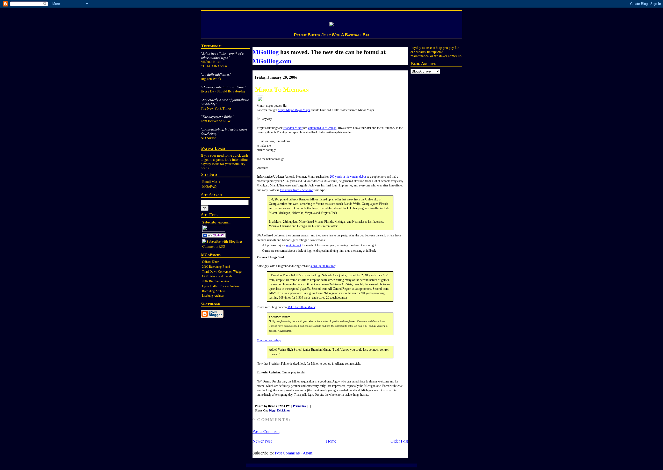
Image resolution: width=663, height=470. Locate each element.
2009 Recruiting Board (216, 266)
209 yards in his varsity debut (348, 176)
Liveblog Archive (213, 295)
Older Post (399, 441)
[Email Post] (314, 406)
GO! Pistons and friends (217, 276)
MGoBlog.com (272, 60)
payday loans (210, 164)
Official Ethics (210, 261)
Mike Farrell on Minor (301, 307)
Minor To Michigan (282, 89)
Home (331, 441)
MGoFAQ (209, 186)
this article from (296, 190)
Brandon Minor (292, 128)
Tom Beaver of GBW (216, 121)
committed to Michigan (322, 128)
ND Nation (209, 137)
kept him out (293, 245)
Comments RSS (213, 246)
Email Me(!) (211, 181)
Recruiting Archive (213, 291)
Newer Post (262, 441)
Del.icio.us (283, 410)
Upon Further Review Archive (221, 286)
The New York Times (216, 108)
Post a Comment (266, 431)
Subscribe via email (216, 222)
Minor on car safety (269, 340)
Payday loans (419, 47)
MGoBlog (266, 51)
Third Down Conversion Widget (222, 271)
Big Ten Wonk (211, 78)
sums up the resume (323, 266)
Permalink (299, 406)
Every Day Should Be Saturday (223, 91)
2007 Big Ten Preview (215, 281)
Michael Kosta (211, 61)
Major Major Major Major (294, 110)
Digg (272, 410)
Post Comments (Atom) (294, 452)
